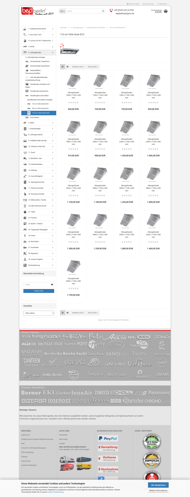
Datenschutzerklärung (55, 492)
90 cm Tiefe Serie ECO (40, 108)
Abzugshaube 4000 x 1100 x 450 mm (73, 281)
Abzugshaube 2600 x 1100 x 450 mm (73, 188)
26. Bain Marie (33, 241)
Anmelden (38, 291)
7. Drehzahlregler (34, 129)
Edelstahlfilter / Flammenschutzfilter (33, 71)
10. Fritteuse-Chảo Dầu (36, 146)
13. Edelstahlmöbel (35, 164)
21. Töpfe (31, 212)
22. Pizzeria (32, 218)
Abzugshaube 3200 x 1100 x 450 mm (153, 234)
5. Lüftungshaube (34, 52)
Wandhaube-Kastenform (39, 91)
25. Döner (31, 235)
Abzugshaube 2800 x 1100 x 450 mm (100, 188)
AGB (23, 443)
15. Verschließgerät (35, 176)
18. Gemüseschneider (36, 194)
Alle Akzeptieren (158, 485)
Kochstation (34, 117)
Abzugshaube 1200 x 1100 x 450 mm (100, 95)
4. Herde (31, 47)
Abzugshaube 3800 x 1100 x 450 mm (153, 188)
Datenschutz (26, 461)
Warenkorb (63, 435)
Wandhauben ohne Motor (39, 96)
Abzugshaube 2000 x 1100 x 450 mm (100, 141)
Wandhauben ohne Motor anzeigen (40, 100)
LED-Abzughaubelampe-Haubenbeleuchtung (36, 78)
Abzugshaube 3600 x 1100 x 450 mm (73, 234)
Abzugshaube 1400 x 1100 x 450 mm (126, 95)
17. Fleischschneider (35, 188)
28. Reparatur (33, 253)
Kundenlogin (149, 4)
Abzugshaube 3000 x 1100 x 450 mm (126, 188)
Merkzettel (163, 4)
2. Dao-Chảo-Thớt (34, 35)
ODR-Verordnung (27, 452)
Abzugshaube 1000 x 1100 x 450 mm (73, 95)
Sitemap (24, 457)
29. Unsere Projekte (35, 259)
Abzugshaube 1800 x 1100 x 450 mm (73, 141)
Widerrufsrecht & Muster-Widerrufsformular (37, 439)
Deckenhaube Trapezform (39, 61)
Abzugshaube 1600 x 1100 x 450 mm (153, 95)
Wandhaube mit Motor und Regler (37, 85)
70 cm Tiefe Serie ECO (40, 104)
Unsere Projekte (133, 4)
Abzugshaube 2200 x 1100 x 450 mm (126, 141)
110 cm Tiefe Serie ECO (41, 113)
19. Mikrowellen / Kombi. (37, 200)
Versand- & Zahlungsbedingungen (33, 448)
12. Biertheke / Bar (35, 158)
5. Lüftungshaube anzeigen (35, 57)
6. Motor (31, 123)
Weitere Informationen (158, 490)
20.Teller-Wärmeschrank (37, 206)
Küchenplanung (34, 265)
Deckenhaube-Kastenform (40, 66)
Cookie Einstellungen (29, 465)
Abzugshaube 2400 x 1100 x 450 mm (153, 141)
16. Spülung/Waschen (36, 182)
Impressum (25, 435)
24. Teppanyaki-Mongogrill (37, 230)
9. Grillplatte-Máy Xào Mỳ (37, 140)
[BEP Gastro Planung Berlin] (38, 11)
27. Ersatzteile (33, 247)
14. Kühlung (32, 170)
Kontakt (62, 443)
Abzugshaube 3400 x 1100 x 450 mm (100, 234)
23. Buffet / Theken (35, 224)
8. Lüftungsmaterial (35, 135)
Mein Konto (63, 439)
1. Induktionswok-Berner (37, 29)
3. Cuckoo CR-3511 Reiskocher (39, 41)
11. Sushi (31, 152)
